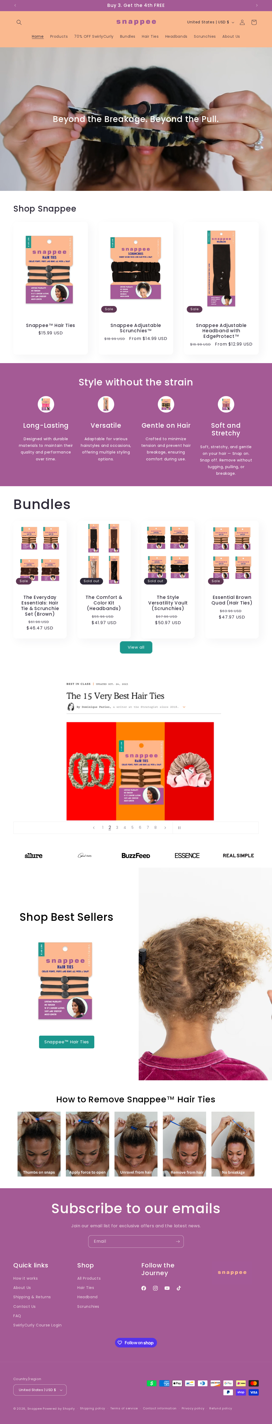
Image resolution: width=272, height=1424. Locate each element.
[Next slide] (165, 828)
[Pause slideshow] (178, 828)
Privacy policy (193, 1408)
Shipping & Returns (32, 1297)
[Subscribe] (178, 1241)
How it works (25, 1278)
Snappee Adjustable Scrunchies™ (135, 328)
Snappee (34, 1408)
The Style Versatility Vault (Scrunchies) (168, 603)
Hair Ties (85, 1287)
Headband (87, 1297)
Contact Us (24, 1306)
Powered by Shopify (59, 1408)
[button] (19, 22)
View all (136, 647)
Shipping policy (92, 1408)
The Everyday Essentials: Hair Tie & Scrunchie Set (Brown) (40, 606)
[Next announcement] (257, 5)
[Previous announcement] (15, 5)
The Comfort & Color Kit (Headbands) (104, 603)
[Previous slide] (94, 828)
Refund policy (220, 1408)
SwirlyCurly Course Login (37, 1325)
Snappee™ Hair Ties (50, 325)
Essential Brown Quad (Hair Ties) (231, 600)
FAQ (17, 1315)
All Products (89, 1278)
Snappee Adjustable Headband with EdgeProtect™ (221, 330)
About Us (22, 1287)
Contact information (160, 1408)
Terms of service (124, 1408)
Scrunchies (88, 1306)
